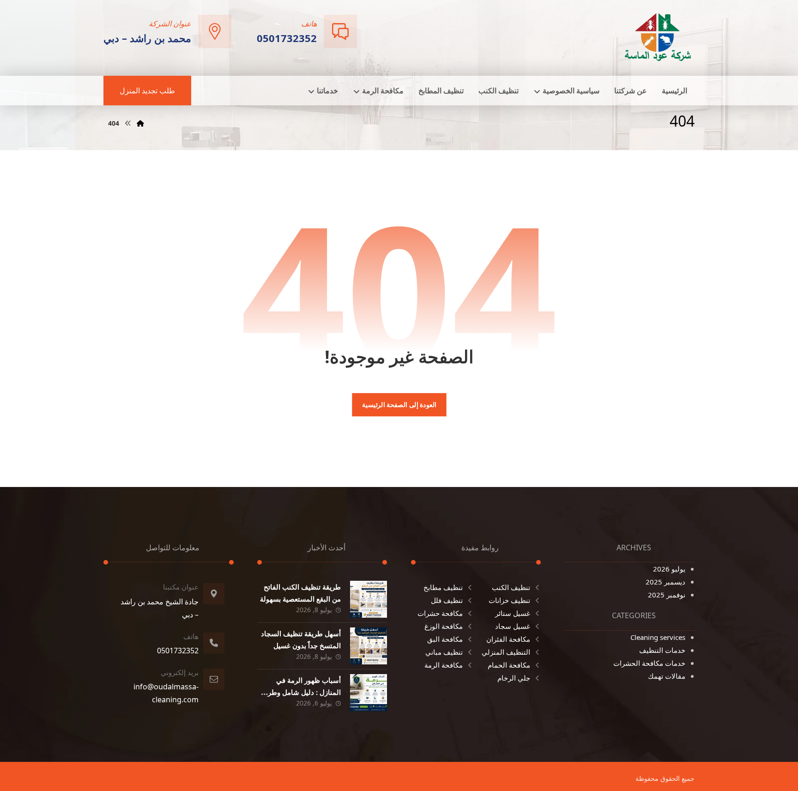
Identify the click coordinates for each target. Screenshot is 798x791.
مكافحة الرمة (443, 664)
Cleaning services (657, 637)
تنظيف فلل (447, 600)
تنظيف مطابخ (443, 587)
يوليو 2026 (669, 568)
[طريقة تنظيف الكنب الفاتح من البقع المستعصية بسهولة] (368, 599)
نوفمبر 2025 (666, 594)
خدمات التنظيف (662, 650)
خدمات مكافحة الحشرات (649, 663)
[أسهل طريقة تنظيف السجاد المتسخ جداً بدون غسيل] (368, 645)
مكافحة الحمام (509, 664)
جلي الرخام (513, 677)
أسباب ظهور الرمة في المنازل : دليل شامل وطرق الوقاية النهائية (301, 691)
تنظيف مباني (444, 652)
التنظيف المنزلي (506, 652)
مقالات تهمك (666, 676)
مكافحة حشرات (440, 613)
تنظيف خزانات (509, 600)
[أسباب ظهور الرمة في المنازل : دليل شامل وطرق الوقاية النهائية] (368, 692)
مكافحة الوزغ (443, 626)
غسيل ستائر (512, 613)
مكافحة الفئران (508, 639)
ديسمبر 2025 (665, 581)
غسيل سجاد (512, 626)
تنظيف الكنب (511, 587)
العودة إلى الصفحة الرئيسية (399, 404)
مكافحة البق (445, 639)
